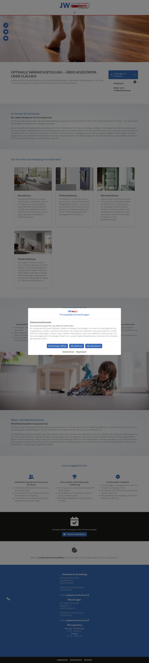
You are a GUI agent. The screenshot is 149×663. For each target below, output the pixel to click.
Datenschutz (68, 352)
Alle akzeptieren (94, 346)
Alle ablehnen (77, 346)
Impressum (81, 352)
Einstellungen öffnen (57, 346)
